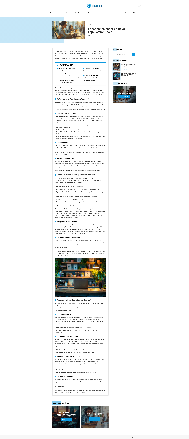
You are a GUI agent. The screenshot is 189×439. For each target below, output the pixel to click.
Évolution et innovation (65, 75)
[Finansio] (94, 5)
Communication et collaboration (67, 80)
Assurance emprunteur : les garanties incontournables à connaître (128, 66)
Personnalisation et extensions (91, 68)
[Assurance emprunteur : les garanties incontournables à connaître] (116, 67)
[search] (135, 5)
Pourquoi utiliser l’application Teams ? (92, 70)
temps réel (98, 58)
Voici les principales (71, 182)
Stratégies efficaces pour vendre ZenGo (95, 414)
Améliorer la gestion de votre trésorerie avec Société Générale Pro (128, 74)
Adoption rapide (63, 73)
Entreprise (91, 24)
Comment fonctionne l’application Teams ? (68, 77)
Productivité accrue (89, 73)
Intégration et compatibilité (66, 82)
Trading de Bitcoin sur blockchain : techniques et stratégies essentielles (66, 414)
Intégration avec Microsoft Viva (91, 77)
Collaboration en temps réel (91, 75)
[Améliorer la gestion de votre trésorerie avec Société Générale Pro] (116, 76)
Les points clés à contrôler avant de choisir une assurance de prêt (124, 92)
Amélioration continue (89, 80)
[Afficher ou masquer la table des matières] (88, 65)
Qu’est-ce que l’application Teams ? (67, 68)
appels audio (75, 199)
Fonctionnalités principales (66, 70)
